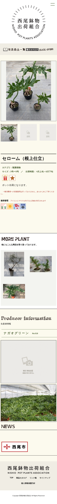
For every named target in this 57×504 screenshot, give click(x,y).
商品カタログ (21, 478)
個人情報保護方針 (28, 483)
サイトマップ (45, 478)
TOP (11, 478)
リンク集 (33, 478)
